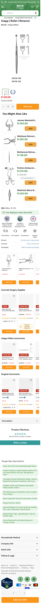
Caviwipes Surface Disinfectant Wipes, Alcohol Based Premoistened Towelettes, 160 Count (20, 480)
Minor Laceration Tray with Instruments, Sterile (26, 394)
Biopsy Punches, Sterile (11, 503)
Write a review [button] (20, 443)
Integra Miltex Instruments (20, 18)
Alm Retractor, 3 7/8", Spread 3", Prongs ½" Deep (8, 359)
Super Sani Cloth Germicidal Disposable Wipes (8, 310)
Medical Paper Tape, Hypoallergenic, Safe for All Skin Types (19, 515)
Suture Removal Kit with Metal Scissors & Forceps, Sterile (17, 521)
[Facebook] (20, 579)
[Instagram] (27, 579)
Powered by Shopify (8, 573)
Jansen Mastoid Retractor (6, 269)
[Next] (37, 269)
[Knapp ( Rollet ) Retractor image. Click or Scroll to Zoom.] (20, 58)
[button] (36, 13)
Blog (32, 568)
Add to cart (20, 600)
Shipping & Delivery (26, 565)
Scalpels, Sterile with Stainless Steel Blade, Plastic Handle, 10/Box (8, 395)
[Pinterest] (34, 579)
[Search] (4, 13)
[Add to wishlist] (14, 255)
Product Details (6, 100)
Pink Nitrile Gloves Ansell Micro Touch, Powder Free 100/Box (20, 493)
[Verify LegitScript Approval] (7, 583)
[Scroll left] (2, 17)
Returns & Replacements (10, 568)
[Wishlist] (32, 7)
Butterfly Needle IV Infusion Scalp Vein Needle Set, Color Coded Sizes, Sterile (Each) (20, 508)
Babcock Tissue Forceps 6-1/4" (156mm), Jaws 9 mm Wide (26, 359)
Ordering (25, 568)
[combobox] (22, 13)
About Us (4, 565)
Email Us (14, 565)
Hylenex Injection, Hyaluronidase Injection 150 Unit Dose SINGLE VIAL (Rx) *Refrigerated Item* (20, 472)
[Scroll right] (38, 17)
